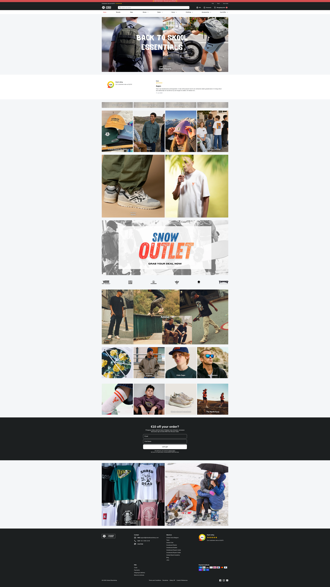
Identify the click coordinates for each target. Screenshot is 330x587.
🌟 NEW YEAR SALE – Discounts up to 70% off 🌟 (165, 1)
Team (218, 3)
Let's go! (165, 447)
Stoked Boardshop (111, 580)
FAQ (213, 3)
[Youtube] (227, 580)
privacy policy (172, 450)
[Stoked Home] (106, 7)
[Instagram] (224, 580)
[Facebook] (220, 580)
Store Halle (225, 3)
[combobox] (153, 7)
